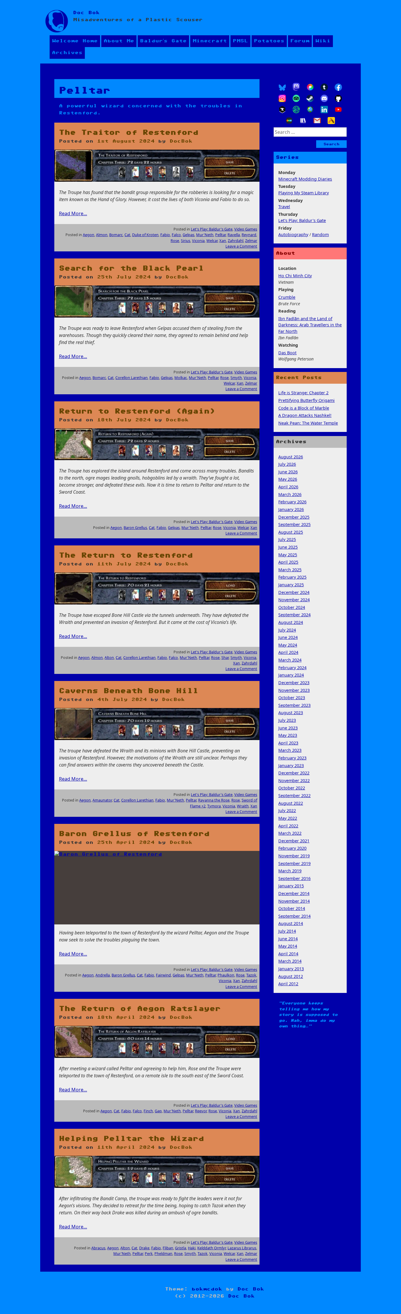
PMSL (240, 41)
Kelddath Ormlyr (211, 1247)
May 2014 (287, 946)
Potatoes (269, 41)
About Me (119, 41)
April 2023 (288, 743)
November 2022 (294, 780)
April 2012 (288, 983)
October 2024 (291, 607)
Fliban (168, 1247)
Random (320, 234)
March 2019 (289, 871)
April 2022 (288, 826)
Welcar (212, 240)
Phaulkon (226, 975)
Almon (101, 234)
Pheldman (163, 1253)
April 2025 (288, 562)
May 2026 (287, 479)
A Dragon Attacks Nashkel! (304, 415)
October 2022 (291, 788)
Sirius (185, 240)
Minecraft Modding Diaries (305, 179)
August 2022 (290, 803)
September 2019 (294, 863)
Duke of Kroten (145, 234)
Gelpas (188, 234)
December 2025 (293, 517)
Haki (192, 1247)
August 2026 (290, 457)
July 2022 (287, 810)
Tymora (214, 806)
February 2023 (292, 758)
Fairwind (163, 975)
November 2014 (294, 901)
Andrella (102, 975)
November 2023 (294, 690)
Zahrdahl (235, 240)
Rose (175, 240)
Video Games (245, 229)
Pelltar (220, 234)
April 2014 (288, 953)
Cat (127, 234)
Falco (176, 234)
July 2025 (287, 539)
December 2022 (293, 773)
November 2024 (294, 599)
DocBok (181, 141)
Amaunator (102, 800)
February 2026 (292, 502)
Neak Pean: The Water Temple (308, 423)
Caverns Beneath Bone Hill (128, 691)
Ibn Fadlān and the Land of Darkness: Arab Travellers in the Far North (310, 325)
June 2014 (288, 938)
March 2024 (289, 660)
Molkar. (180, 377)
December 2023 (293, 682)
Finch (148, 1110)
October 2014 (291, 908)
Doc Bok (86, 13)
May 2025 (287, 554)
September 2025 (294, 524)
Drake (144, 1247)
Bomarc (116, 234)
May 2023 (287, 735)
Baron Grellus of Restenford (134, 834)
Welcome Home (75, 41)
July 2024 (287, 630)
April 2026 (288, 487)
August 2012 (290, 976)
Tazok (251, 975)
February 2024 (292, 667)
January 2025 (291, 584)
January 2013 (291, 968)
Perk (149, 1253)
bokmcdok (207, 1289)
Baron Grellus (135, 527)
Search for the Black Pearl (131, 268)
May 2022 (287, 818)
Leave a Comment (241, 246)
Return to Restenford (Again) (137, 411)
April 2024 (288, 652)
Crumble (286, 297)
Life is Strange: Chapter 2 (303, 392)
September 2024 (294, 614)
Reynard (249, 234)
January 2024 (291, 675)
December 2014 (293, 893)
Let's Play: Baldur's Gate (211, 229)
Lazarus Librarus (242, 1247)
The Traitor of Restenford (128, 132)
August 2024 (290, 622)
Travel (284, 206)
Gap (158, 1110)
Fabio (165, 234)
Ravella (234, 234)
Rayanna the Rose (214, 800)
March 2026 (289, 494)
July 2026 (287, 464)
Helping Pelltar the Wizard (131, 1138)
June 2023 (288, 728)
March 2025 (289, 569)
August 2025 (290, 532)
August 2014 (290, 923)
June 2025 (288, 547)
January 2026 (291, 509)
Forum (299, 41)
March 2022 (289, 833)
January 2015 (291, 886)
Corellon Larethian (131, 377)
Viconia (198, 240)
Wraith (243, 806)
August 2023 (290, 712)
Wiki (323, 41)
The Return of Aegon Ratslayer (140, 1008)
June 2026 (288, 472)
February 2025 (292, 577)
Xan (222, 240)
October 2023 (291, 697)
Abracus (98, 1247)
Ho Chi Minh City (295, 275)
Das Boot (287, 352)
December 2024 (293, 592)
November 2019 (294, 856)
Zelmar (251, 240)
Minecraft (210, 41)
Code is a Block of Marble (303, 408)
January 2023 (291, 765)
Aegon (88, 234)
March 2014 (289, 961)
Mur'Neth (204, 234)
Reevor (201, 1110)
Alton (109, 657)
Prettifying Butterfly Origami (306, 400)
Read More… (73, 213)
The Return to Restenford (126, 555)
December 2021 (293, 841)
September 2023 (294, 705)
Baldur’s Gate (163, 41)
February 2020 (292, 848)
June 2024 (288, 637)
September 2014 (294, 916)
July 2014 (287, 931)
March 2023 (289, 750)
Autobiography (293, 234)
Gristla (180, 1247)
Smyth (236, 377)
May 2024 (287, 645)
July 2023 (287, 720)
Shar (225, 657)
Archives (67, 53)
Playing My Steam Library (303, 193)
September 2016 (294, 878)
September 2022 (294, 795)
